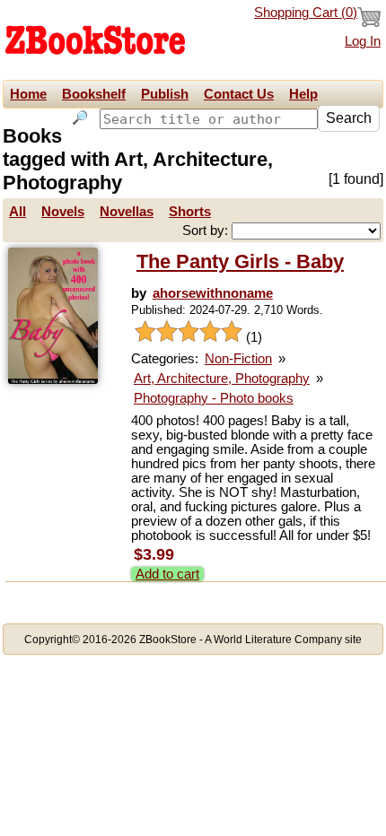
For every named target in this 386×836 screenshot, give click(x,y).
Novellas (127, 212)
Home (28, 94)
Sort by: (207, 230)
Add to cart (167, 574)
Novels (62, 212)
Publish (165, 94)
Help (303, 94)
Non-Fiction (238, 359)
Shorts (190, 212)
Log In (363, 41)
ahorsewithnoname (213, 293)
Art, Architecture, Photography (222, 378)
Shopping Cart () (305, 12)
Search (349, 118)
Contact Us (239, 94)
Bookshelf (94, 94)
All (17, 212)
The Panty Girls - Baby (240, 261)
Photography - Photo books (214, 398)
